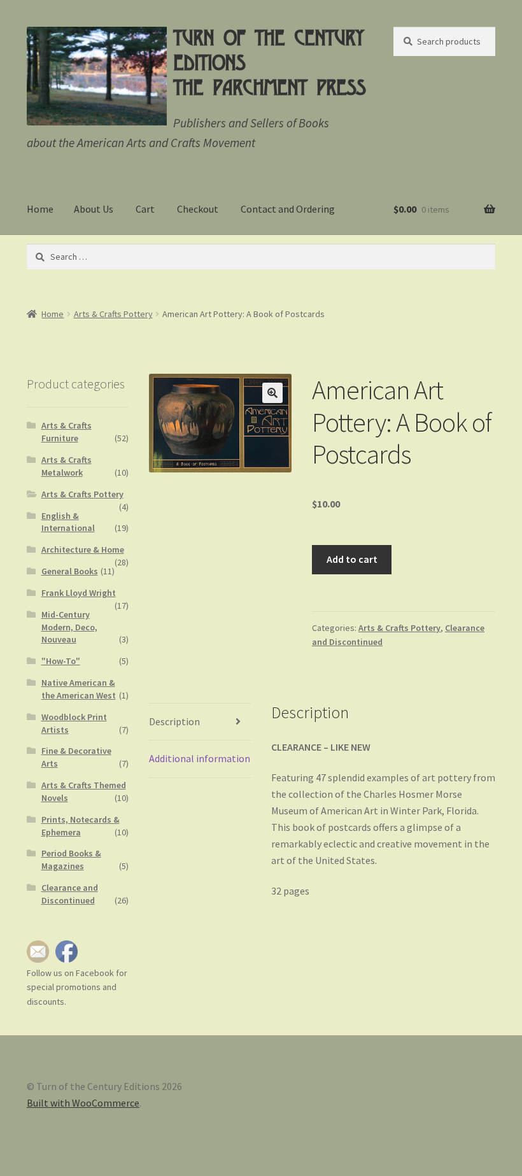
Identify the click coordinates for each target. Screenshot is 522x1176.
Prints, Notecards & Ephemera (80, 826)
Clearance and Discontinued (69, 894)
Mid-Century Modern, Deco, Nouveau (69, 627)
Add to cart (352, 559)
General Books (69, 571)
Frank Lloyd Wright (78, 593)
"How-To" (60, 661)
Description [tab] (174, 721)
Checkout (197, 208)
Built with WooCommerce (83, 1102)
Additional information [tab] (199, 758)
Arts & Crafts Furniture (66, 432)
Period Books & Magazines (71, 859)
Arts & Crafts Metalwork (66, 466)
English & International (68, 522)
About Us (93, 208)
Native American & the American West (78, 689)
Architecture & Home (82, 549)
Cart (145, 208)
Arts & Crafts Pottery (113, 314)
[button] (272, 393)
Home (40, 208)
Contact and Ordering (288, 208)
